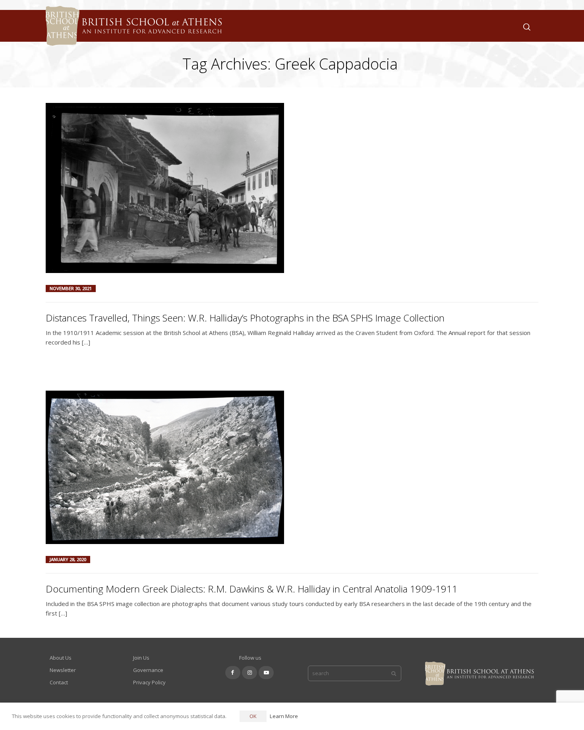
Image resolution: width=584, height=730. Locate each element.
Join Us (141, 657)
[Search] (525, 26)
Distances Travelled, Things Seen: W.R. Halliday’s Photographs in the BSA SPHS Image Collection (245, 317)
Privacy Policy (149, 682)
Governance (148, 670)
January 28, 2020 (68, 559)
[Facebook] (232, 672)
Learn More (284, 716)
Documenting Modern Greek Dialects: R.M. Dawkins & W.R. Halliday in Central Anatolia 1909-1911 (252, 588)
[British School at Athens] (132, 36)
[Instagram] (249, 672)
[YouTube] (266, 672)
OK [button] (253, 716)
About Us (61, 657)
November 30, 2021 (71, 288)
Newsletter (63, 670)
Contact (59, 682)
